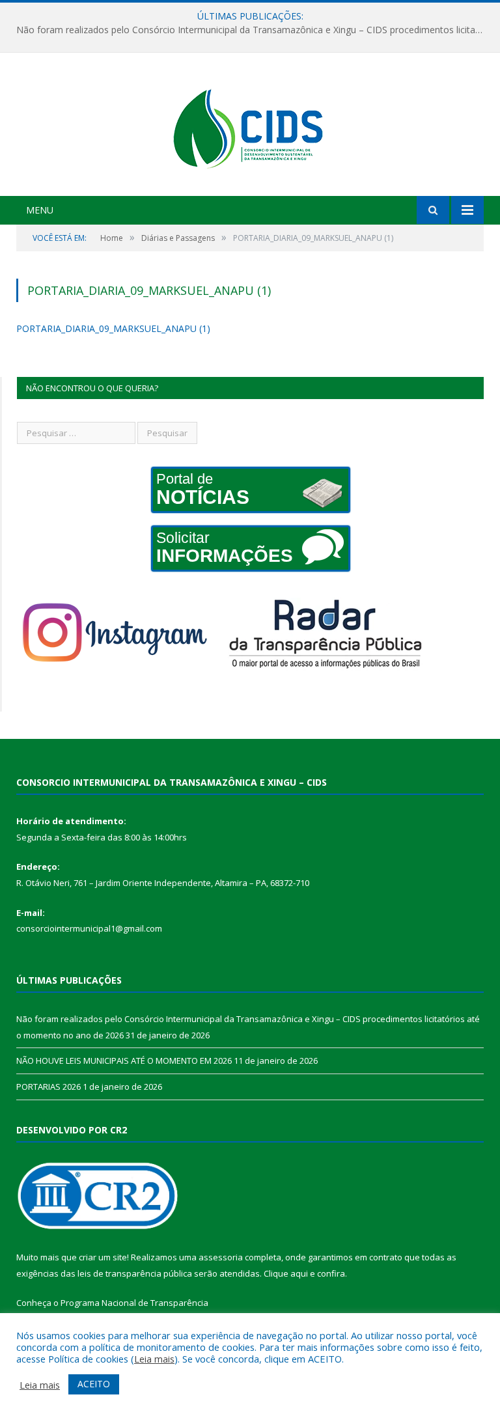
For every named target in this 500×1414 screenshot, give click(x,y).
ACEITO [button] (93, 1384)
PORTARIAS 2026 (48, 1086)
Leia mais (154, 1359)
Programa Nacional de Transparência (134, 1303)
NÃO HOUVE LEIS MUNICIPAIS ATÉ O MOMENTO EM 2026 (124, 1060)
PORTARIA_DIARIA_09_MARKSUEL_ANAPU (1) (113, 328)
